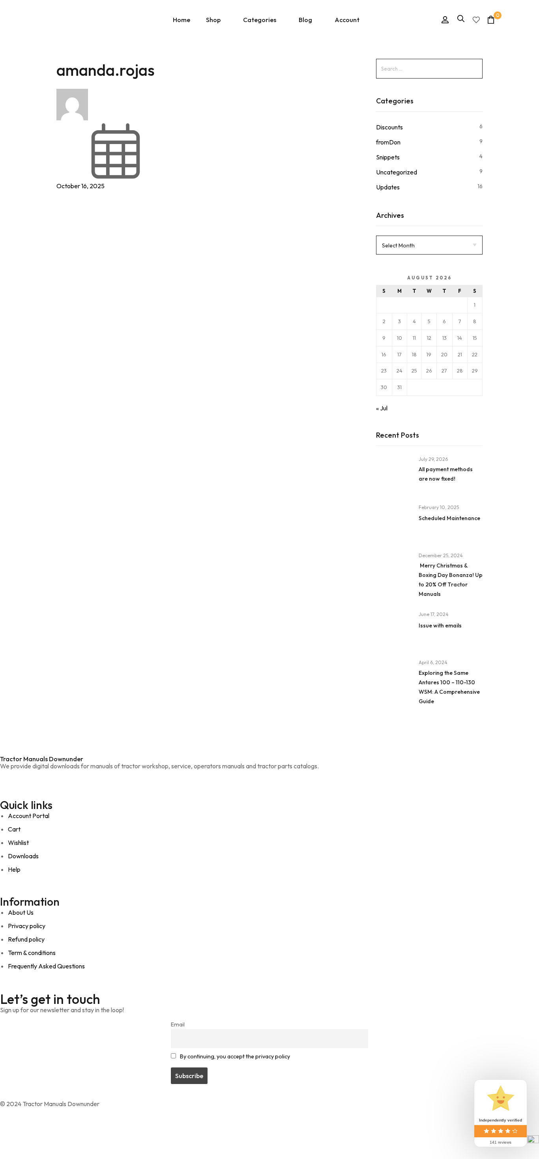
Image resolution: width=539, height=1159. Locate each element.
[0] (490, 19)
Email (178, 1024)
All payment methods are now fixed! (446, 474)
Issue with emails (440, 625)
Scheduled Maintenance (449, 518)
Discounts (389, 127)
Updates (388, 187)
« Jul (381, 408)
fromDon (388, 142)
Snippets (388, 157)
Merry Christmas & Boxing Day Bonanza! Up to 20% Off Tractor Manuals (451, 579)
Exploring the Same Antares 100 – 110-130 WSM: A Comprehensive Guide (449, 687)
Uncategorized (396, 172)
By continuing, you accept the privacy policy (235, 1056)
